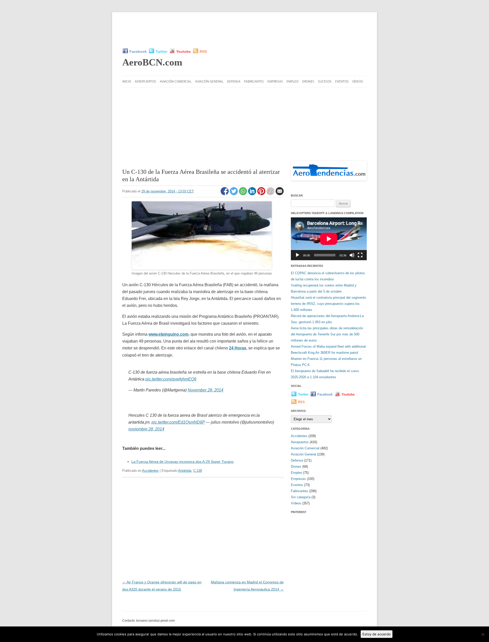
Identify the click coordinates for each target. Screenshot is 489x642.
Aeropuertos (145, 81)
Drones (308, 81)
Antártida (184, 471)
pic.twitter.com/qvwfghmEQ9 (170, 379)
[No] (482, 634)
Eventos (342, 81)
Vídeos (357, 81)
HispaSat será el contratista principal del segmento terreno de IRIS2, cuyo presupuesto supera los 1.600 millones (328, 304)
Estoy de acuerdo (376, 634)
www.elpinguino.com (168, 334)
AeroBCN (152, 62)
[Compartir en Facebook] (225, 194)
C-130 (197, 471)
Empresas (275, 81)
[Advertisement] (244, 30)
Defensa (233, 81)
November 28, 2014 (205, 390)
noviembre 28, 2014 (146, 429)
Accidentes (150, 471)
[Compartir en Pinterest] (261, 194)
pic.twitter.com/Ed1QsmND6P (178, 422)
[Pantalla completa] (360, 255)
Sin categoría (300, 497)
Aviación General (209, 81)
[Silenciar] (352, 255)
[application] (329, 238)
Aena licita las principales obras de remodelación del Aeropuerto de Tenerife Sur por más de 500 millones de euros (327, 334)
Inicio (126, 81)
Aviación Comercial (176, 81)
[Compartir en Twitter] (234, 194)
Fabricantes (254, 81)
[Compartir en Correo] (280, 194)
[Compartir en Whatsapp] (243, 194)
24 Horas (237, 348)
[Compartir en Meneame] (271, 194)
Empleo (292, 81)
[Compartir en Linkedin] (252, 194)
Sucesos (325, 81)
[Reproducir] (297, 255)
